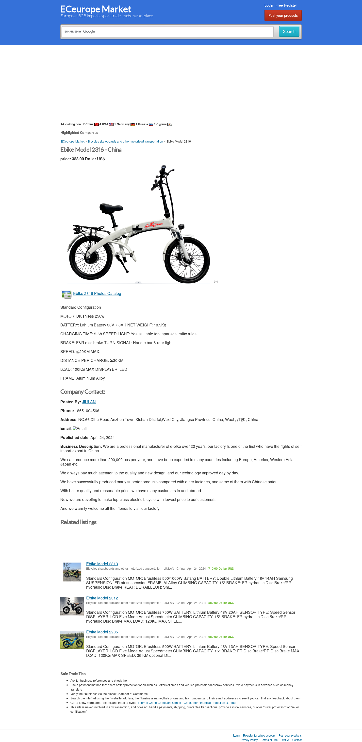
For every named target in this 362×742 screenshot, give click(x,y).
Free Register (286, 5)
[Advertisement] (181, 83)
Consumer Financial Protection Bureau (210, 702)
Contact (297, 740)
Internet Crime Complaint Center (159, 702)
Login (268, 5)
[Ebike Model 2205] (72, 640)
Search (289, 32)
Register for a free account (259, 735)
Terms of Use (269, 740)
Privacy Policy (249, 740)
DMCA (285, 740)
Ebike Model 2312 (102, 598)
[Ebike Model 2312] (72, 606)
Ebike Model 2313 (102, 563)
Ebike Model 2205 (102, 632)
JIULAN (89, 401)
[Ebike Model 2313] (72, 572)
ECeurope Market (95, 9)
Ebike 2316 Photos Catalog (97, 293)
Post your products (283, 15)
